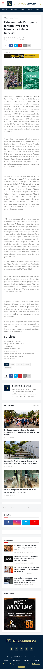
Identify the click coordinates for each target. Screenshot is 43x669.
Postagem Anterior (9, 508)
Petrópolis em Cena (21, 385)
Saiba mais (36, 664)
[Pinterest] (20, 45)
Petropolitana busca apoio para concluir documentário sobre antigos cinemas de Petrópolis (25, 580)
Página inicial (8, 18)
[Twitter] (16, 45)
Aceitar (21, 667)
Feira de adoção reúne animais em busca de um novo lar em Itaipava (20, 491)
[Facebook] (11, 45)
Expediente (26, 660)
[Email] (25, 45)
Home (6, 660)
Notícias (27, 364)
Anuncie (36, 660)
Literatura (19, 364)
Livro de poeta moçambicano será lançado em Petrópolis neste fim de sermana (26, 569)
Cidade (15, 18)
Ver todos (36, 405)
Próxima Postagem (34, 508)
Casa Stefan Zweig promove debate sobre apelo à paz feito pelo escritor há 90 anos (20, 462)
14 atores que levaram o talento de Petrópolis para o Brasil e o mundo (25, 548)
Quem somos (15, 660)
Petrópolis (8, 367)
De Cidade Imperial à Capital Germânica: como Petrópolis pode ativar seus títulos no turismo (21, 432)
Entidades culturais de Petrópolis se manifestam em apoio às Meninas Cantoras (26, 559)
